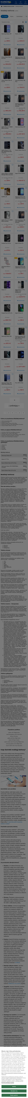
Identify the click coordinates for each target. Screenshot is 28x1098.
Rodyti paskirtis (14, 1095)
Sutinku (14, 1086)
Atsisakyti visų (14, 1090)
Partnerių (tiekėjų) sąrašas (7, 1082)
